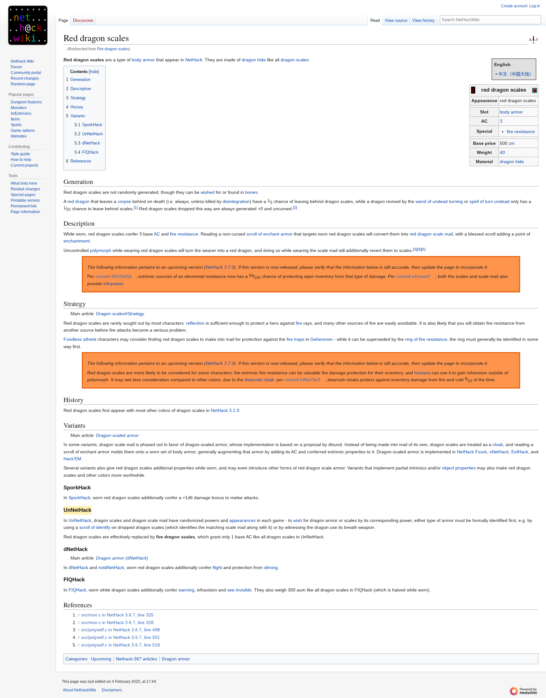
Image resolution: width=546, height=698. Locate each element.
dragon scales (295, 59)
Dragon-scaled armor (117, 435)
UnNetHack (80, 520)
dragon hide (512, 161)
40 (502, 152)
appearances (242, 520)
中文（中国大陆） (516, 74)
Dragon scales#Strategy (120, 313)
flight (217, 567)
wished (208, 192)
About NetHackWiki (79, 690)
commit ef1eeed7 (413, 276)
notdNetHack (111, 567)
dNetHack (78, 567)
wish (297, 520)
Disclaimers (112, 690)
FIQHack (77, 589)
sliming (271, 567)
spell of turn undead (489, 201)
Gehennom (321, 339)
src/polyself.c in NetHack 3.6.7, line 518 (120, 644)
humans (422, 372)
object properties (459, 467)
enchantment (77, 240)
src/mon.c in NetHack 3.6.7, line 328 (117, 622)
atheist (89, 339)
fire (299, 323)
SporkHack (79, 497)
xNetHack (499, 451)
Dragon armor (176, 658)
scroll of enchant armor (269, 233)
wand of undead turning (439, 201)
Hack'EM (72, 458)
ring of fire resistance (426, 339)
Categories (76, 658)
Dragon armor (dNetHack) (122, 557)
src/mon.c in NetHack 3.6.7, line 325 (117, 614)
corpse (124, 201)
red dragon (78, 201)
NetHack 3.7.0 (220, 267)
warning (186, 589)
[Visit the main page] (28, 25)
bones (251, 192)
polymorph (100, 250)
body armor (511, 111)
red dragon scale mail (431, 233)
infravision (113, 283)
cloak (498, 444)
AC (157, 233)
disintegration (236, 201)
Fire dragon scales (113, 49)
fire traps (295, 339)
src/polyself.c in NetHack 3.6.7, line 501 (120, 637)
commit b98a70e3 (302, 379)
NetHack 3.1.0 (225, 410)
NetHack (193, 59)
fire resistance (521, 131)
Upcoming (101, 658)
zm (512, 143)
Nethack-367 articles (136, 658)
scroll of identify (94, 527)
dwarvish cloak (259, 379)
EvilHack (519, 451)
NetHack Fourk (472, 451)
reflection (195, 323)
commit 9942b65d (113, 276)
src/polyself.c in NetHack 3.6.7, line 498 (120, 629)
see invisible (239, 589)
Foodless (73, 339)
